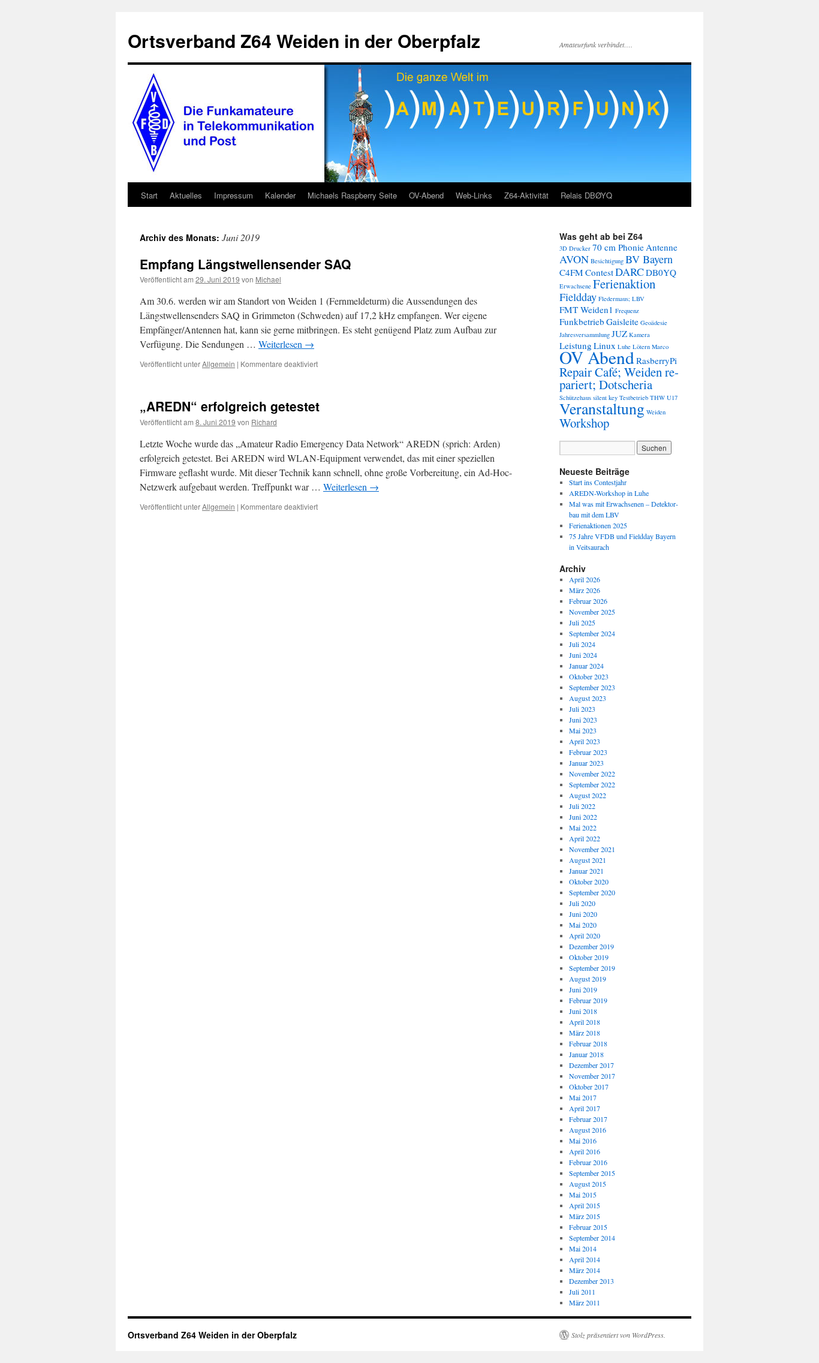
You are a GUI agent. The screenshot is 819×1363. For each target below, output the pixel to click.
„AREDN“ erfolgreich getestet (230, 406)
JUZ (619, 333)
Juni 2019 (583, 989)
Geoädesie (653, 322)
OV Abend (596, 357)
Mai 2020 (583, 924)
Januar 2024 (586, 665)
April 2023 (584, 741)
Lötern (641, 346)
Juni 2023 (583, 719)
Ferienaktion (624, 283)
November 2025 (592, 611)
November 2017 (592, 1076)
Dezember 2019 (591, 946)
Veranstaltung (602, 408)
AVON (574, 259)
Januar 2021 (586, 870)
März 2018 (584, 1032)
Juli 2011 (582, 1291)
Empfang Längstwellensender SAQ (245, 264)
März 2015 (584, 1216)
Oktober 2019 (589, 957)
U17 (672, 397)
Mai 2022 (583, 827)
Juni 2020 (583, 914)
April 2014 (584, 1259)
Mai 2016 (583, 1140)
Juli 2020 (582, 903)
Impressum (233, 195)
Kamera (639, 334)
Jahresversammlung (584, 334)
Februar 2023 (588, 752)
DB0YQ (661, 272)
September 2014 (592, 1237)
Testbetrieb (633, 397)
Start (149, 195)
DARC (629, 271)
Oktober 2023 (589, 676)
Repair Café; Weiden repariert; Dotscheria (619, 378)
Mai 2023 (583, 730)
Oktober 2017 (589, 1086)
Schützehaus (575, 397)
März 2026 (584, 590)
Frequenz (627, 310)
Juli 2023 (582, 709)
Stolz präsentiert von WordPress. (618, 1335)
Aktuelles (186, 195)
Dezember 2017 (591, 1065)
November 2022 (592, 773)
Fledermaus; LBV (621, 298)
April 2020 (584, 935)
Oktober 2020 (589, 881)
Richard (264, 422)
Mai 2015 (583, 1194)
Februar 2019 (588, 1000)
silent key (605, 397)
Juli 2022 (582, 806)
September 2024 (592, 633)
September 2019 (592, 968)
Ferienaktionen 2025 (598, 525)
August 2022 (587, 795)
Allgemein (218, 364)
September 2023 (592, 687)
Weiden (656, 412)
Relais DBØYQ (586, 195)
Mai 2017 (583, 1097)
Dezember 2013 (591, 1281)
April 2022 (584, 838)
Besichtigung (607, 261)
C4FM (571, 272)
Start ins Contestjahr (598, 482)
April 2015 (584, 1205)
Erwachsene (575, 286)
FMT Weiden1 (586, 309)
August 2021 (587, 860)
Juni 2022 (583, 817)
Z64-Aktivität (526, 195)
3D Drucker (575, 248)
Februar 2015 (588, 1227)
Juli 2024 (582, 644)
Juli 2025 (582, 622)
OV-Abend (426, 195)
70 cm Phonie (618, 247)
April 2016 (584, 1151)
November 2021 (592, 849)
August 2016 (587, 1130)
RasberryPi (656, 360)
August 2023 (587, 698)
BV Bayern (649, 259)
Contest (599, 272)
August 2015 (587, 1184)
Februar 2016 (588, 1162)
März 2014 (584, 1270)
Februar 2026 (588, 601)
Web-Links (474, 195)
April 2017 (584, 1108)
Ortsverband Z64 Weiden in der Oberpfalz (304, 40)
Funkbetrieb (581, 321)
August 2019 (587, 978)
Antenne (662, 247)
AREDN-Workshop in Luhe (609, 493)
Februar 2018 (588, 1043)
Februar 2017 (588, 1119)
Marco (660, 346)
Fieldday (578, 297)
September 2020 (592, 892)
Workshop (584, 422)
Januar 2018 (586, 1054)
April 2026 (584, 579)
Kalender (280, 195)
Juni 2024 (583, 655)
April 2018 (584, 1022)
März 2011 (584, 1302)
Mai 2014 (583, 1248)
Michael (268, 279)
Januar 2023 (586, 763)
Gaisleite (622, 321)
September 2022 (592, 784)
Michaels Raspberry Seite (352, 195)
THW (657, 397)
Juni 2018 (583, 1011)
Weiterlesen (286, 344)
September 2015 (592, 1173)
